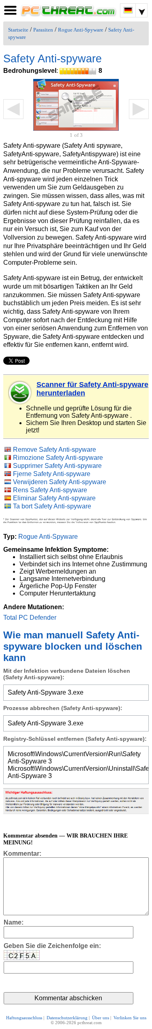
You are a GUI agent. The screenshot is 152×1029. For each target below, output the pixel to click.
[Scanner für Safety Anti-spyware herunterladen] (20, 393)
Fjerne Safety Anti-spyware (51, 473)
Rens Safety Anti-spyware (50, 490)
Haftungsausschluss (24, 1017)
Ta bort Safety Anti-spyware (52, 506)
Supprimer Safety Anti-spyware (57, 465)
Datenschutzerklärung (67, 1017)
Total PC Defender (29, 617)
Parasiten (43, 30)
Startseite (18, 30)
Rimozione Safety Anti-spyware (58, 457)
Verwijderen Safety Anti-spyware (59, 481)
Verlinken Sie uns (129, 1017)
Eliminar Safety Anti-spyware (54, 498)
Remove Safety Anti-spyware (54, 449)
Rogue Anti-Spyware (80, 30)
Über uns (100, 1017)
